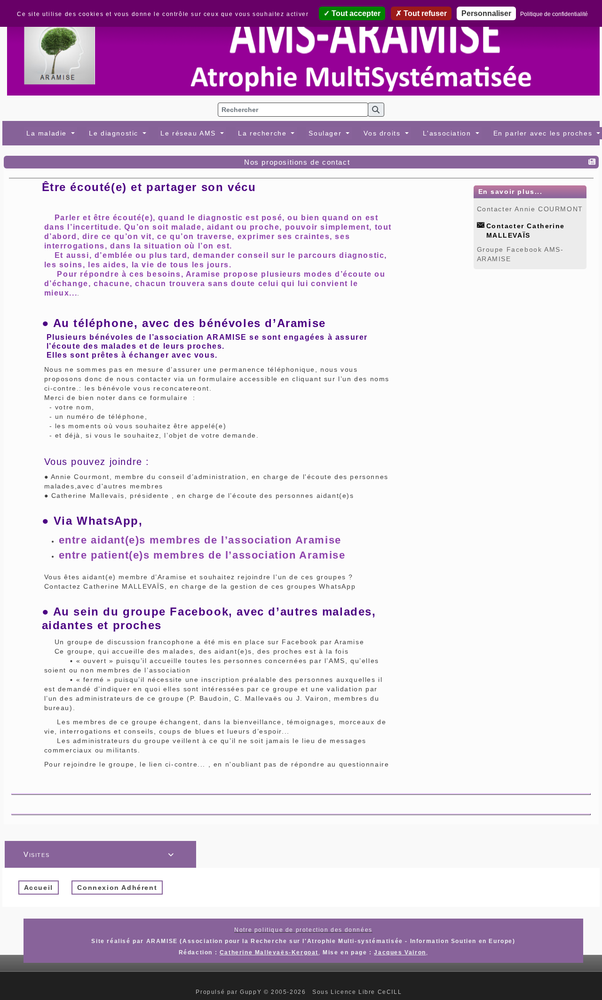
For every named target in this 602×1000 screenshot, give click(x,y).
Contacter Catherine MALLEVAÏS (525, 225)
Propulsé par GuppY (229, 992)
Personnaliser (486, 13)
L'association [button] (448, 133)
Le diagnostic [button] (115, 133)
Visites (99, 854)
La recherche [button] (263, 133)
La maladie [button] (48, 133)
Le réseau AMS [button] (189, 133)
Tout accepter (355, 13)
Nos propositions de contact (297, 162)
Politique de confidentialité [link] (554, 14)
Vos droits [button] (383, 133)
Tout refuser (424, 13)
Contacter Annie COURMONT (530, 209)
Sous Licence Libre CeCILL (358, 992)
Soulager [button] (326, 133)
